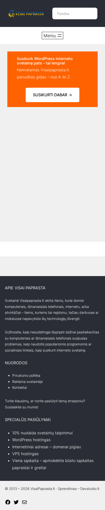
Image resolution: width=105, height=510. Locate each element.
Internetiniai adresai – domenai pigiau (46, 446)
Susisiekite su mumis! (21, 407)
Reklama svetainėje (27, 381)
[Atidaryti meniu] (52, 35)
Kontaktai (19, 387)
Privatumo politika (26, 375)
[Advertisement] (52, 167)
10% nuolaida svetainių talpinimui (42, 432)
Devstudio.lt (89, 488)
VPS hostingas (25, 453)
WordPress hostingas (31, 439)
